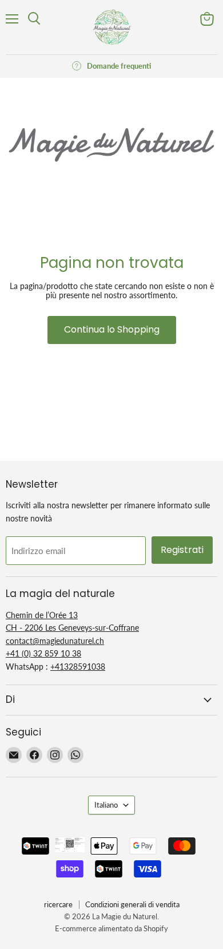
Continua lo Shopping (112, 329)
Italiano (106, 804)
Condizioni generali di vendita (132, 904)
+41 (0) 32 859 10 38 (43, 653)
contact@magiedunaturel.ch (55, 641)
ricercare (58, 904)
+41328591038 (77, 666)
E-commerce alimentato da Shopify (111, 928)
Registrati (182, 549)
